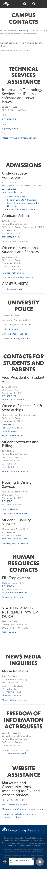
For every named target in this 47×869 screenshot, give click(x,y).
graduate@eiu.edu (11, 236)
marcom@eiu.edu (18, 804)
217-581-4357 (9, 119)
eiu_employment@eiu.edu (15, 592)
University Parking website (15, 338)
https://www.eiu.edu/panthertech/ (19, 137)
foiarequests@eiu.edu (16, 753)
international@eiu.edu (13, 272)
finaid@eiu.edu (9, 431)
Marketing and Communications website (22, 809)
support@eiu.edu (10, 128)
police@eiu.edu (10, 329)
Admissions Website (17, 196)
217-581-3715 (9, 463)
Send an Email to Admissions (22, 199)
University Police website (14, 333)
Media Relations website (14, 700)
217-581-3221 (9, 396)
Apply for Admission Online (21, 209)
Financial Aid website (12, 435)
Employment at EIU (22, 841)
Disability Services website (15, 543)
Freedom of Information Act (13, 843)
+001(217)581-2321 (12, 269)
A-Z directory (21, 30)
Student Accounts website (15, 471)
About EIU (29, 838)
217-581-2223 (9, 188)
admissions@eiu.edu (12, 192)
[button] (40, 862)
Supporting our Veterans (35, 843)
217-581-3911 (9, 586)
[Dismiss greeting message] (33, 858)
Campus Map (36, 841)
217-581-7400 (9, 689)
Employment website (13, 597)
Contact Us (8, 838)
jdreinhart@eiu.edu (11, 695)
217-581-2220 (9, 230)
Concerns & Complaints (16, 845)
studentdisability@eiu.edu (15, 538)
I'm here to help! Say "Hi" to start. (19, 862)
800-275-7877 (9, 627)
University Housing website (16, 513)
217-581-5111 (8, 501)
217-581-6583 (9, 532)
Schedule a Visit (15, 289)
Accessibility (18, 838)
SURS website (9, 632)
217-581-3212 (26, 324)
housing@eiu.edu (10, 509)
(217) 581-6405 (9, 424)
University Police (10, 315)
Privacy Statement (34, 845)
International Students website (17, 277)
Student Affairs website (13, 399)
